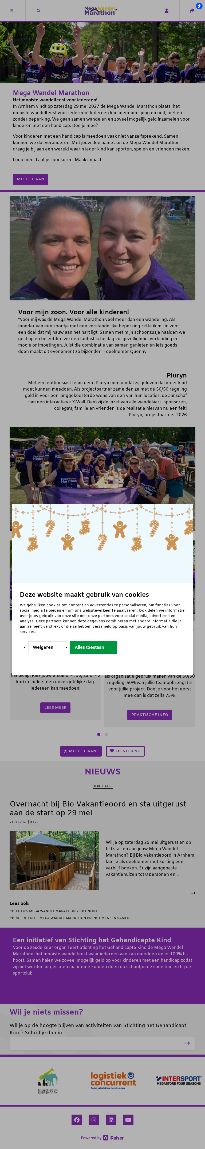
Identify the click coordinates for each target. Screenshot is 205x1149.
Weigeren (43, 647)
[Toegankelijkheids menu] (199, 6)
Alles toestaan (89, 647)
